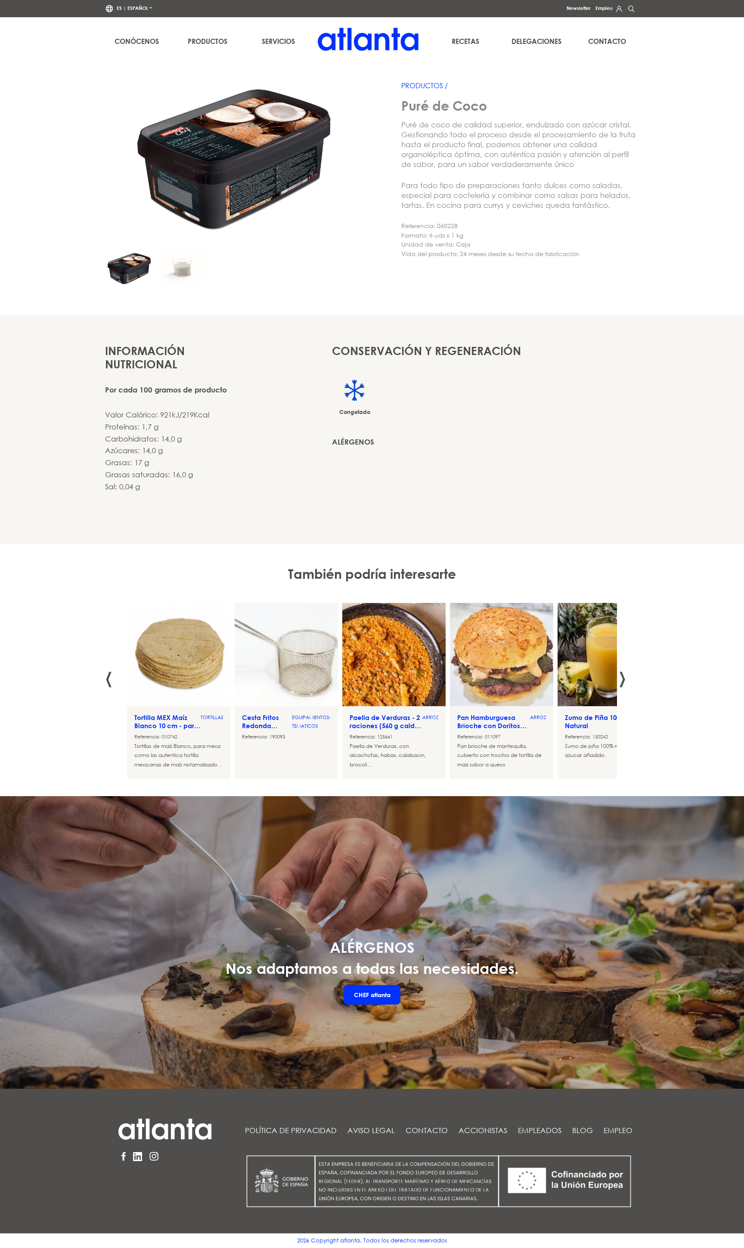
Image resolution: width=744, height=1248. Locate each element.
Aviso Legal (371, 1130)
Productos (207, 41)
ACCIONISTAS (483, 1130)
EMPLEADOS (539, 1130)
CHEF (372, 994)
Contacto (607, 41)
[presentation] (108, 670)
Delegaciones (536, 41)
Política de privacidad (291, 1130)
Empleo (604, 8)
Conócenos (137, 41)
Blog (582, 1130)
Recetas (465, 41)
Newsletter (579, 8)
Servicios (278, 41)
